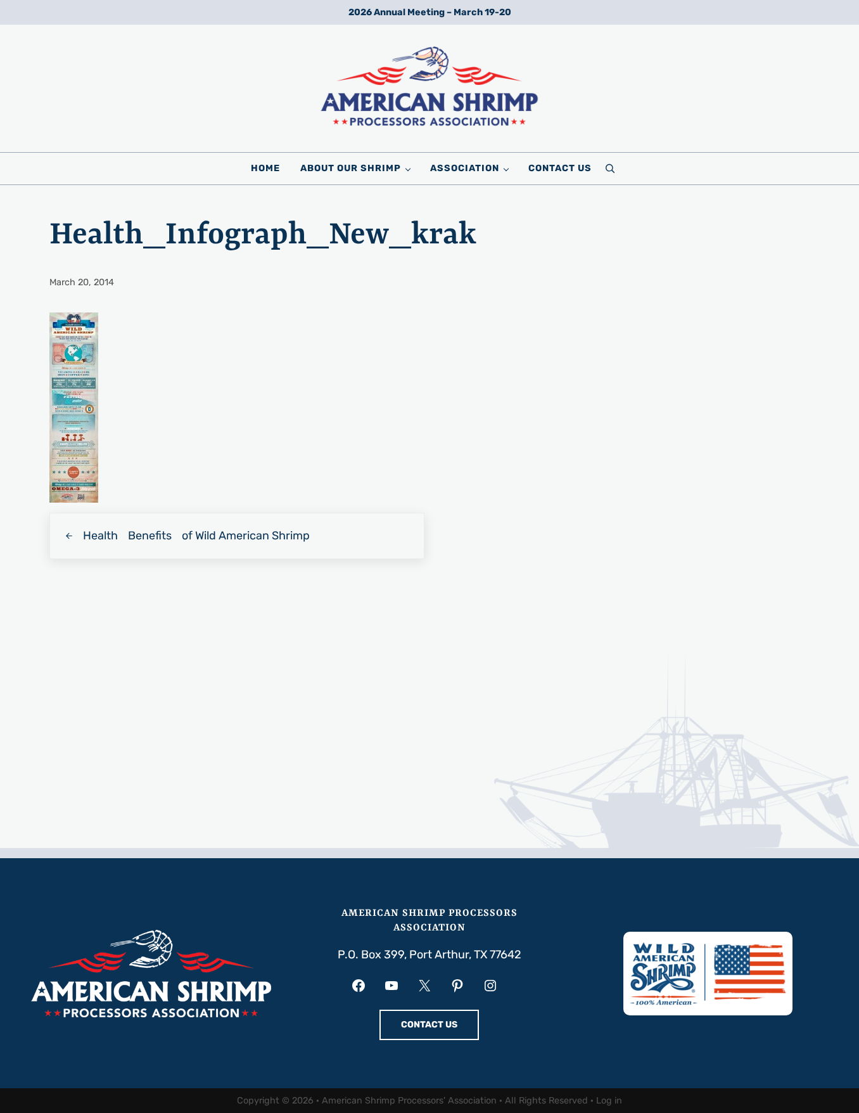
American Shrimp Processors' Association (409, 1100)
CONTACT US (429, 1024)
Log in (609, 1100)
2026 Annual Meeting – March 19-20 (429, 12)
